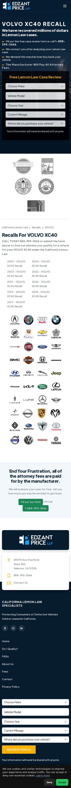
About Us (8, 663)
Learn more (43, 775)
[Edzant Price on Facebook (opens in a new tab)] (5, 628)
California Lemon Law (15, 227)
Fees (5, 671)
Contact (7, 679)
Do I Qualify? (10, 648)
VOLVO (49, 227)
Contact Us (21, 582)
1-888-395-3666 (35, 508)
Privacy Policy (10, 686)
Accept (62, 782)
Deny (49, 782)
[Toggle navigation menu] (65, 6)
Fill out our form (31, 502)
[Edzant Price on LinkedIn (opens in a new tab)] (21, 628)
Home (5, 641)
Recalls (36, 227)
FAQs (5, 656)
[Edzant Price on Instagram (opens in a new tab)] (13, 628)
